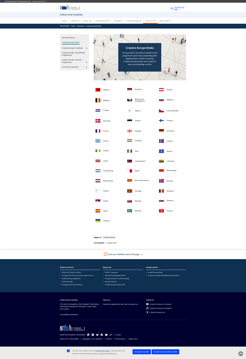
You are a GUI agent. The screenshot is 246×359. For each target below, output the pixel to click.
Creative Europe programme (71, 278)
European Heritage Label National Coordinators (163, 275)
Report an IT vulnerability (69, 339)
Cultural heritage (67, 281)
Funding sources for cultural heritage (117, 278)
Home (64, 21)
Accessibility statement (69, 315)
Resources (81, 26)
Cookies (109, 339)
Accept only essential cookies (165, 352)
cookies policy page (102, 351)
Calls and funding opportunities (115, 275)
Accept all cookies (141, 352)
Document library (110, 281)
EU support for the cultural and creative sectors (77, 275)
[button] (172, 8)
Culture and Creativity (69, 300)
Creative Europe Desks (93, 26)
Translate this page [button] (179, 8)
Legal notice (132, 339)
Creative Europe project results (115, 285)
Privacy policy (120, 339)
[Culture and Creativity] (71, 7)
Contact (118, 335)
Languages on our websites (92, 339)
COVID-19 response (111, 272)
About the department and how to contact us (120, 304)
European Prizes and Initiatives (72, 285)
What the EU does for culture (71, 272)
